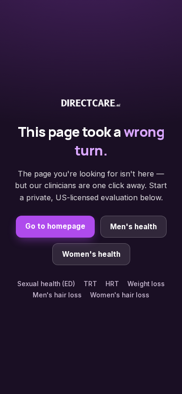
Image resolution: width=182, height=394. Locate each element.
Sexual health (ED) (46, 284)
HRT (112, 284)
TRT (90, 284)
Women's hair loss (119, 295)
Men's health (133, 226)
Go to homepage (55, 226)
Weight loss (146, 284)
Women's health (91, 254)
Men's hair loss (57, 295)
